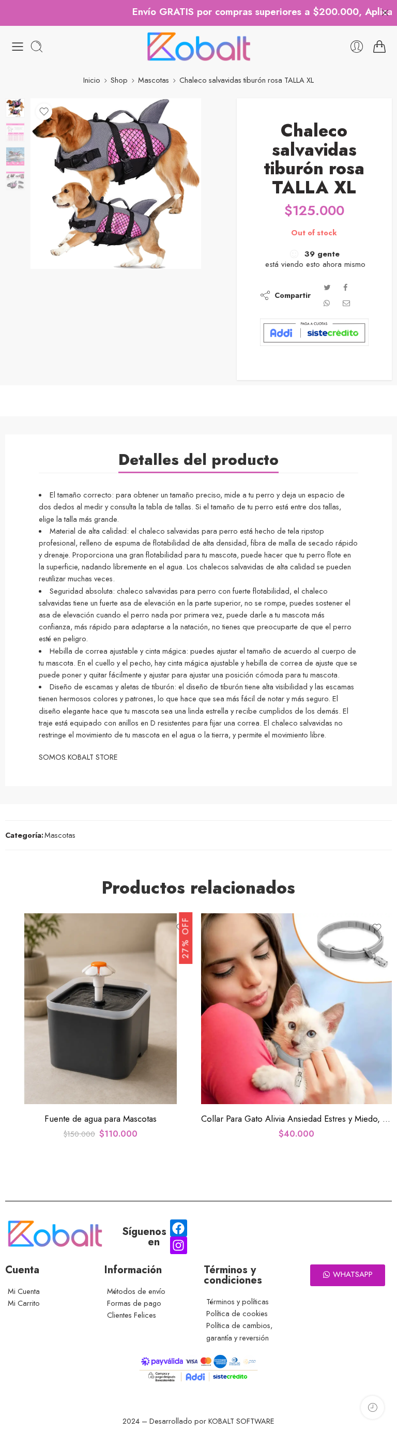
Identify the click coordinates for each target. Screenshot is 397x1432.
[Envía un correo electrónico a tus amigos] (346, 302)
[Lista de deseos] (44, 111)
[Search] (36, 46)
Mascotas (153, 79)
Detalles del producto (198, 460)
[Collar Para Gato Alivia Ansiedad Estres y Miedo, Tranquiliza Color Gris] (100, 1008)
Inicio (91, 79)
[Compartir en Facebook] (345, 287)
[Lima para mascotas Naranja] (296, 1008)
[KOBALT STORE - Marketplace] (198, 46)
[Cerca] (385, 13)
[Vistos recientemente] (372, 1407)
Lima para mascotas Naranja (296, 1118)
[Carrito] (379, 46)
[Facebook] (179, 1228)
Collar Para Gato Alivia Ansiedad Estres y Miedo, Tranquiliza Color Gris (100, 1118)
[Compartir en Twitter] (327, 287)
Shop (119, 79)
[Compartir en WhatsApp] (327, 302)
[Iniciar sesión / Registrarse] (356, 46)
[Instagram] (179, 1245)
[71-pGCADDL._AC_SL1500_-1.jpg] (15, 107)
